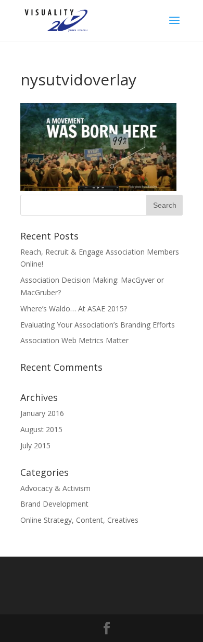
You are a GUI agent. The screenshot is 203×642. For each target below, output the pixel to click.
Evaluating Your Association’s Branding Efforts (97, 325)
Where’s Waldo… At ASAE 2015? (73, 308)
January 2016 (42, 413)
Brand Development (54, 504)
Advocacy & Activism (55, 488)
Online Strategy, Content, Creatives (79, 520)
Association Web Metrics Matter (74, 340)
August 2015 (41, 429)
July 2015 (35, 445)
